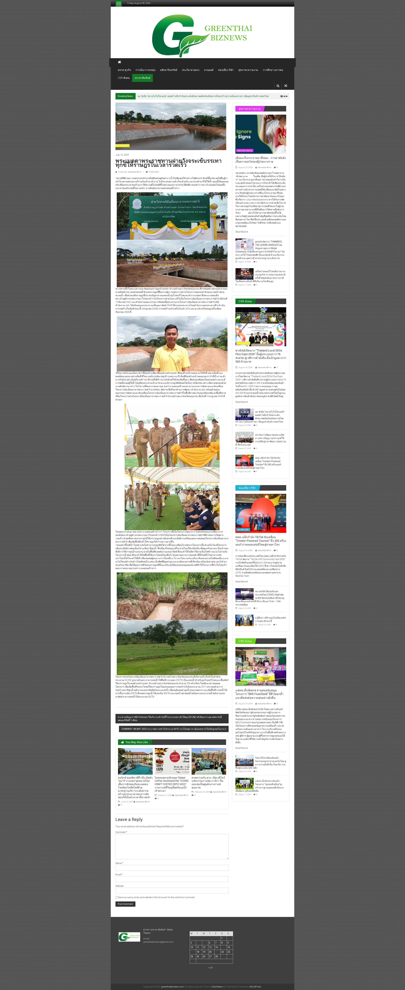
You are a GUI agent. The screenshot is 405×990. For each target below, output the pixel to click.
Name (119, 863)
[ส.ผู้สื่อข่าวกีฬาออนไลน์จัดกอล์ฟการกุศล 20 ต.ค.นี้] (244, 620)
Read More (241, 232)
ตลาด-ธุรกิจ (124, 69)
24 (191, 956)
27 (210, 956)
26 (204, 956)
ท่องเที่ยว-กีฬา (226, 69)
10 (191, 947)
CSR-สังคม (124, 77)
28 (216, 956)
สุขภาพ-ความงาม (248, 69)
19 (204, 952)
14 (216, 947)
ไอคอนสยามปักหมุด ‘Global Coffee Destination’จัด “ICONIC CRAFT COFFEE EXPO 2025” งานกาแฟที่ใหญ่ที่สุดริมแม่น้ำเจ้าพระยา (172, 784)
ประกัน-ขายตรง (190, 69)
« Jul (210, 967)
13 (210, 947)
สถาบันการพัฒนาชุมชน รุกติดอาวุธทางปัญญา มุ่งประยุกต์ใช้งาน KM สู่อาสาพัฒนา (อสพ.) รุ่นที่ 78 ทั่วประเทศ (190, 96)
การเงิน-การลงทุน (145, 69)
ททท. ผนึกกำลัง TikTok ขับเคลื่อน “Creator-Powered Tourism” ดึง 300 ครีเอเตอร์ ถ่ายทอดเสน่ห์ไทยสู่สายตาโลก (260, 540)
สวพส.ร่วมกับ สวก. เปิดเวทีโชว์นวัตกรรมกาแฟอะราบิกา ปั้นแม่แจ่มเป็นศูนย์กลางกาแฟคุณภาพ (208, 782)
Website (119, 886)
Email (119, 874)
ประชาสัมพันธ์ (142, 77)
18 (198, 952)
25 (198, 956)
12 (204, 947)
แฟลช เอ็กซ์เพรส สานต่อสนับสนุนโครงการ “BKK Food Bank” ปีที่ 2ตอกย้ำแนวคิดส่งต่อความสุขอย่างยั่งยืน (259, 694)
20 (210, 952)
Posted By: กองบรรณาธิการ (129, 172)
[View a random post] (285, 85)
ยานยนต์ (208, 69)
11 (198, 947)
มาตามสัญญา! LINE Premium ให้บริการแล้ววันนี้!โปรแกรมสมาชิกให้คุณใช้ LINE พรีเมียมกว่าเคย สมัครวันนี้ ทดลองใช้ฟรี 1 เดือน (170, 719)
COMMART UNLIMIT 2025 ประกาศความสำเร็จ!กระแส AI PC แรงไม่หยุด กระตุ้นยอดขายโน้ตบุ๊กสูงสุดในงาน (173, 729)
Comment (121, 832)
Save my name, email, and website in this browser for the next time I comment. (156, 897)
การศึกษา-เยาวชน (273, 69)
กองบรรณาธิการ (142, 802)
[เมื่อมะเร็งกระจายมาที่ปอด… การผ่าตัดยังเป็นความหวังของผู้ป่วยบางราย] (260, 134)
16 (228, 947)
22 (222, 952)
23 (228, 952)
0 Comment (154, 172)
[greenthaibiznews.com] (202, 35)
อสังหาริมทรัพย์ (168, 69)
